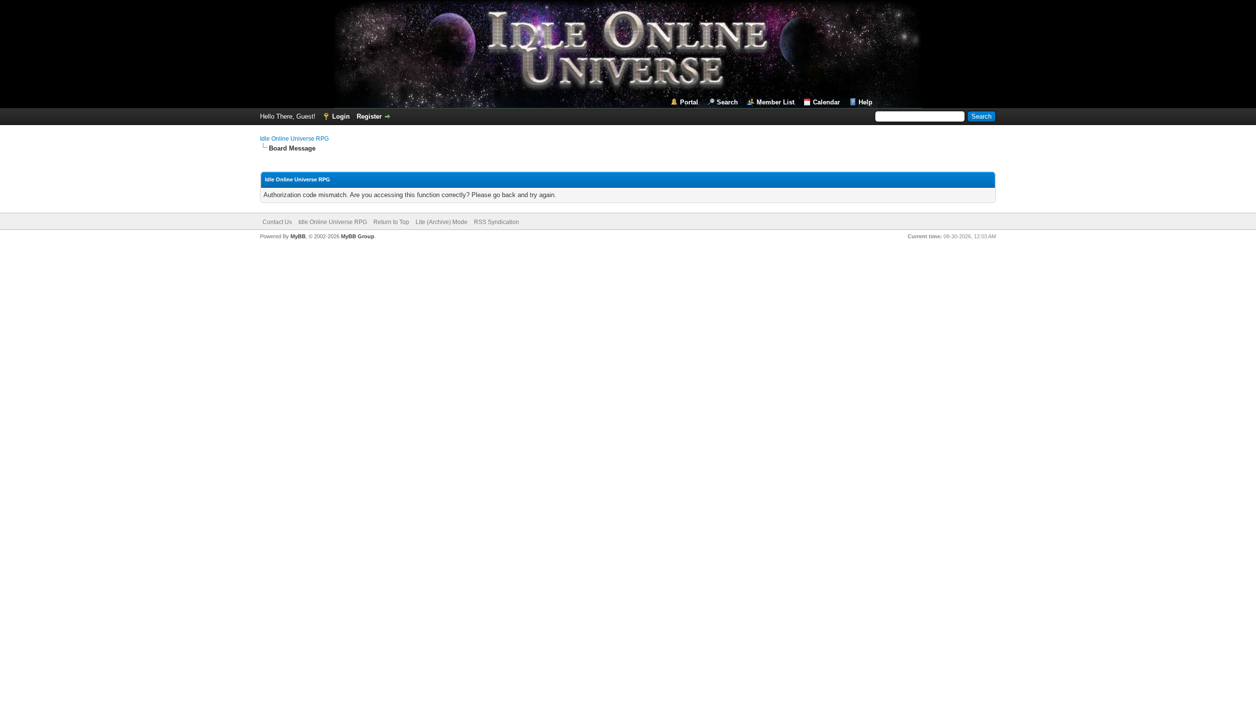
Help (865, 102)
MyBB (298, 236)
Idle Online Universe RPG (294, 138)
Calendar (826, 102)
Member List (775, 102)
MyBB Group (357, 236)
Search (727, 102)
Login (341, 116)
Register (369, 116)
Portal (689, 102)
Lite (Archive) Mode (442, 222)
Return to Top (391, 222)
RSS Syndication (496, 222)
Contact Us (277, 222)
